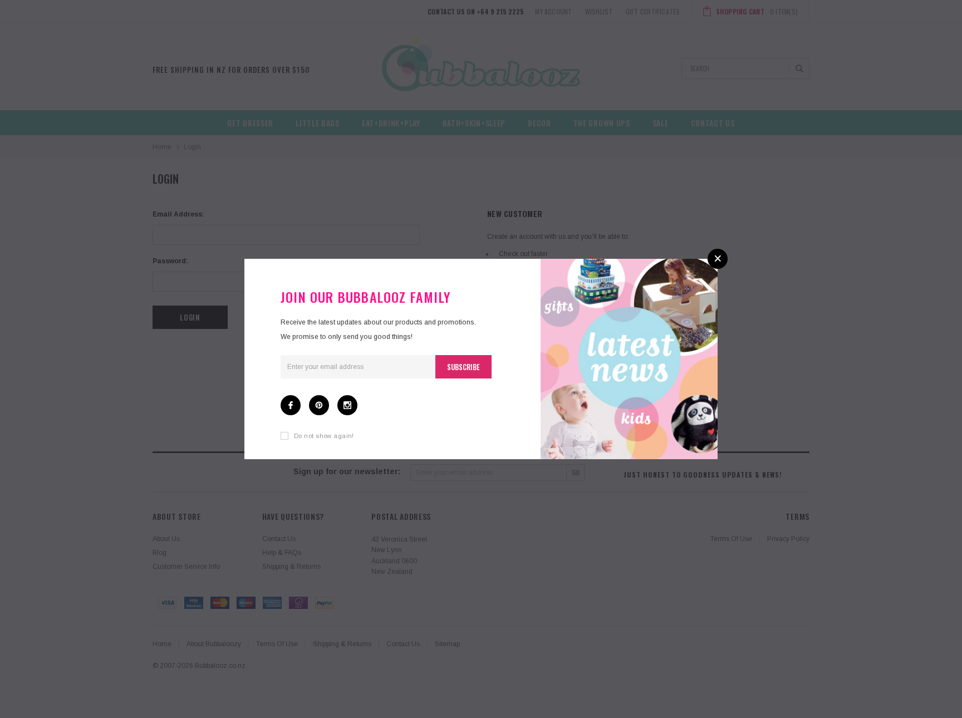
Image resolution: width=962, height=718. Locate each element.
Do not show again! (324, 435)
